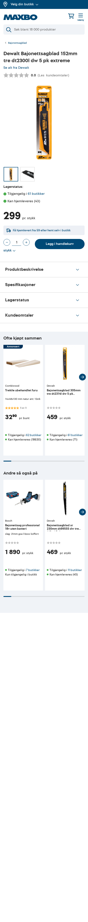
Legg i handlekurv (60, 243)
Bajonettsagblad (17, 43)
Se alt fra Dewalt (16, 67)
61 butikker (36, 193)
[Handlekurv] (71, 16)
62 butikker (33, 435)
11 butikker (75, 570)
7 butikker (33, 570)
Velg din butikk (22, 4)
